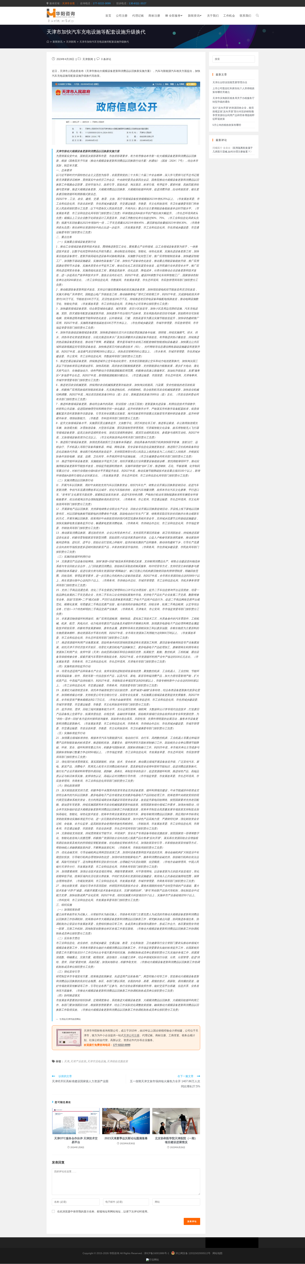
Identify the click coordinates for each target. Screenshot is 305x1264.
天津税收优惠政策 (117, 1061)
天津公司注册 (131, 1035)
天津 (66, 1061)
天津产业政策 (78, 1061)
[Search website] (257, 16)
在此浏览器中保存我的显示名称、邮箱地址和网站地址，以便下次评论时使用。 (103, 1211)
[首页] (48, 41)
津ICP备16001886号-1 (156, 1253)
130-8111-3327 (137, 3)
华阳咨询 (114, 1253)
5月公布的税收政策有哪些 (227, 124)
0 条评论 (106, 59)
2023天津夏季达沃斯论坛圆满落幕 (126, 1138)
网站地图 (217, 1253)
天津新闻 (87, 59)
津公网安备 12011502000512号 (193, 1253)
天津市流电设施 (96, 1061)
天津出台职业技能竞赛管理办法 (230, 82)
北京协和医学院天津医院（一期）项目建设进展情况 (176, 1140)
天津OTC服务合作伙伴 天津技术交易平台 (76, 1140)
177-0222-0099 (102, 3)
